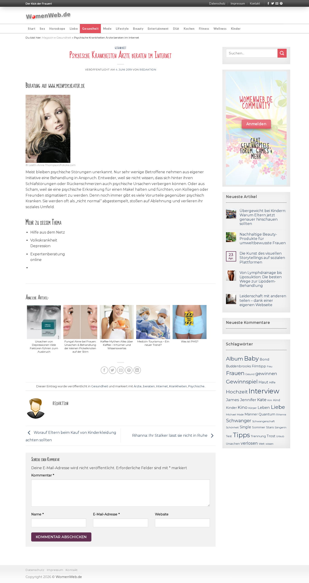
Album (234, 359)
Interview (264, 391)
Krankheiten (178, 386)
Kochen (189, 28)
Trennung (258, 436)
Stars (270, 427)
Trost (271, 436)
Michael (231, 414)
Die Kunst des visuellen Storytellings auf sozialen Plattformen (262, 257)
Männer (251, 414)
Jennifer (248, 399)
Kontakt (255, 3)
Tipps (241, 435)
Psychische (196, 386)
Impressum (238, 3)
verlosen (249, 443)
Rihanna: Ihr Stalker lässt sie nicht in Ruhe (170, 435)
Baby (251, 358)
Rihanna (281, 414)
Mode (107, 28)
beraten (149, 386)
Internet (162, 386)
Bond (264, 359)
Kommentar (42, 475)
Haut (263, 382)
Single (245, 427)
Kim (269, 400)
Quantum (267, 414)
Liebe (74, 28)
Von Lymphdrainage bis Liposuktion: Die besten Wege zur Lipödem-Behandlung (261, 279)
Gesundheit (90, 28)
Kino (242, 407)
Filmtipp (259, 366)
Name (37, 514)
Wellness (220, 28)
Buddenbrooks (238, 366)
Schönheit (232, 427)
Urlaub (280, 436)
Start (31, 28)
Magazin (48, 37)
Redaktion (148, 69)
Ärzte (138, 386)
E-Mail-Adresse (106, 514)
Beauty (138, 28)
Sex (42, 28)
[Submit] (282, 53)
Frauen (235, 373)
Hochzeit (237, 392)
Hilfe (272, 382)
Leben (264, 407)
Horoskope (57, 28)
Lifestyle (122, 28)
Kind (276, 400)
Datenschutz (217, 3)
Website (162, 514)
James (232, 399)
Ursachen (233, 443)
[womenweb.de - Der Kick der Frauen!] (48, 15)
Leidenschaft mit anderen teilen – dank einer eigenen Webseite (263, 300)
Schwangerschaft (263, 421)
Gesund (249, 374)
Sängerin (280, 427)
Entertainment (158, 28)
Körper (252, 408)
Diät (176, 28)
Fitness (204, 28)
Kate (261, 399)
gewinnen (266, 373)
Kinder (236, 28)
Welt (262, 443)
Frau (269, 366)
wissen (269, 443)
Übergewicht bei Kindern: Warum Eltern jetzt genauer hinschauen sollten (263, 217)
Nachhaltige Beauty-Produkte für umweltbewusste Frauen (263, 238)
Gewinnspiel (242, 381)
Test (229, 436)
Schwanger (238, 420)
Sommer (258, 427)
